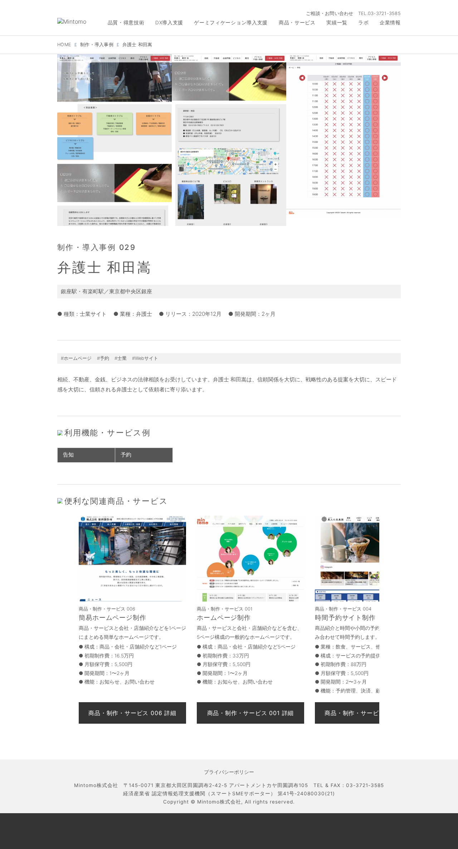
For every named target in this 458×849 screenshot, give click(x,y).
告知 (68, 454)
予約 (126, 454)
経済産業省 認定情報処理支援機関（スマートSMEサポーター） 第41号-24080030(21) (229, 793)
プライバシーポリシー (229, 772)
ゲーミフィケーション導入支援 (231, 22)
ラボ (363, 22)
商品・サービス (297, 22)
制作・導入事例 (96, 44)
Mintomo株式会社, (220, 802)
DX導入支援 (169, 22)
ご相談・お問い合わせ (330, 13)
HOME (64, 44)
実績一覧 (336, 22)
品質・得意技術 (126, 22)
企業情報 (390, 22)
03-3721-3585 (384, 13)
